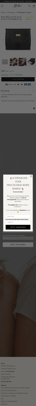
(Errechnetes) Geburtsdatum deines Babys (17, 219)
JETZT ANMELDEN (18, 227)
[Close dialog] (31, 176)
